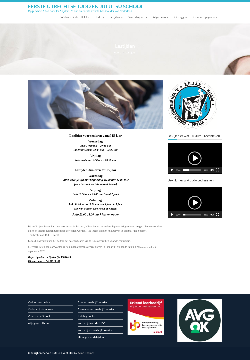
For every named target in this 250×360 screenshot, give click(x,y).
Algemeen (159, 17)
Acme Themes (86, 353)
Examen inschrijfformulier (92, 302)
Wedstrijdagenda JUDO (91, 323)
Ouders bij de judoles (40, 309)
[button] (195, 158)
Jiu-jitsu (115, 17)
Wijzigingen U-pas (38, 323)
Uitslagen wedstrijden (91, 337)
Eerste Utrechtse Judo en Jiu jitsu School (86, 6)
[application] (195, 158)
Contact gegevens (205, 17)
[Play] (172, 170)
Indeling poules (87, 316)
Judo (98, 17)
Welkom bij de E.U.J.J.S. (75, 17)
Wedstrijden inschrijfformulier (95, 330)
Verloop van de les (39, 302)
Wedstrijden (136, 17)
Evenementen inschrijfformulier (96, 309)
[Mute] (212, 170)
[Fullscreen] (217, 170)
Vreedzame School (39, 316)
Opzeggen (181, 17)
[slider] (192, 170)
